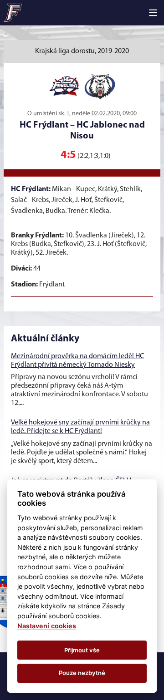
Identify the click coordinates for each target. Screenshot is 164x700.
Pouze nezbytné (82, 672)
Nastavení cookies (46, 626)
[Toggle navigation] (153, 12)
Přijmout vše (82, 650)
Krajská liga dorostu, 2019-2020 (82, 51)
